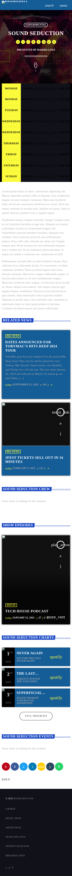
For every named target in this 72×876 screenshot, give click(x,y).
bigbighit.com (23, 798)
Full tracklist (36, 716)
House (11, 605)
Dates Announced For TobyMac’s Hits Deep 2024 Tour (31, 346)
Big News (13, 336)
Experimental (35, 25)
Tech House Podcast (27, 611)
